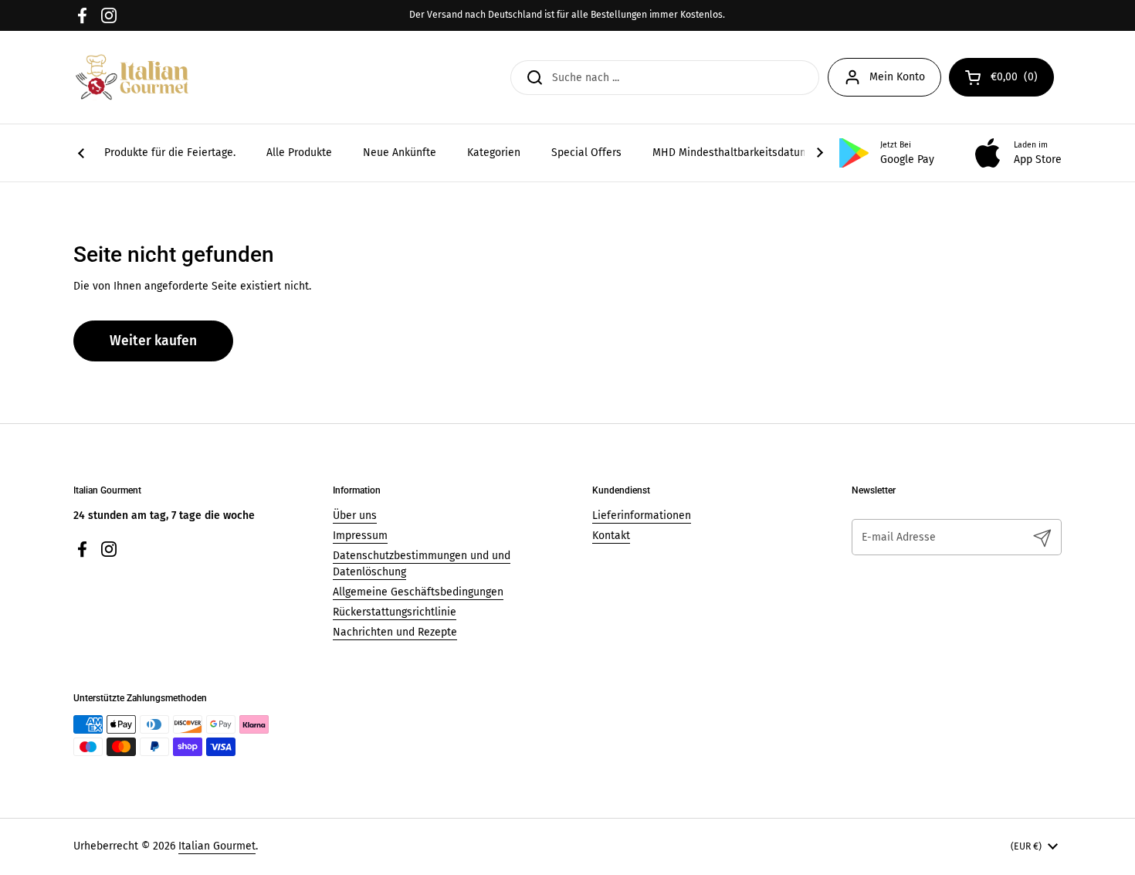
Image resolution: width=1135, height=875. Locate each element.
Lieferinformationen (641, 515)
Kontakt (611, 535)
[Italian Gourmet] (132, 77)
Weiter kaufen (153, 341)
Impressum (360, 535)
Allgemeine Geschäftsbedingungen (418, 592)
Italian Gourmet (217, 846)
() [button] (1022, 79)
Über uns (355, 515)
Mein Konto (897, 76)
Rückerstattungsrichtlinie (394, 612)
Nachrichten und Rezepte (395, 632)
